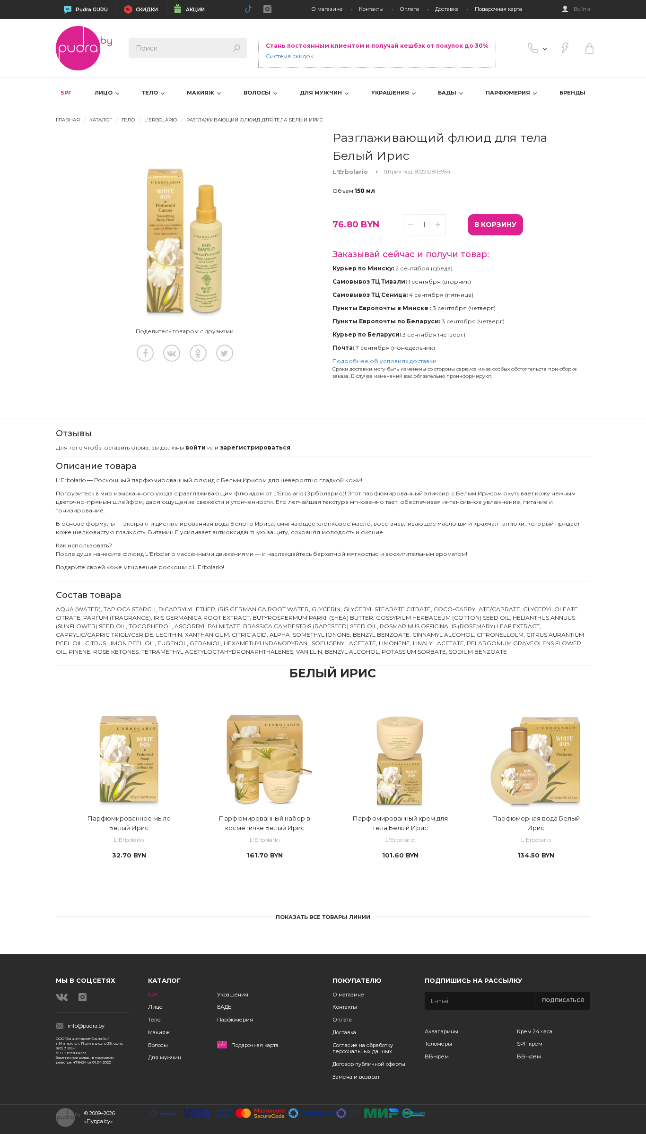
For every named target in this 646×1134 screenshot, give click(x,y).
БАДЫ (448, 92)
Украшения (232, 994)
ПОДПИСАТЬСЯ (563, 1000)
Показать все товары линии (323, 917)
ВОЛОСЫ (258, 92)
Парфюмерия (235, 1019)
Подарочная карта (498, 9)
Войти (582, 9)
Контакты (371, 9)
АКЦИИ (195, 10)
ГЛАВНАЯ (68, 120)
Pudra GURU (92, 10)
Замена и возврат (356, 1076)
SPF (66, 92)
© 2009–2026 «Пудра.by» (99, 1117)
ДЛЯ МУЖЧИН (321, 92)
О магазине (327, 9)
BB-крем (437, 1056)
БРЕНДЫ (572, 92)
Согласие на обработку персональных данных (362, 1048)
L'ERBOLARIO (160, 120)
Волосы (158, 1045)
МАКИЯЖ (201, 92)
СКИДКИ (147, 10)
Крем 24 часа (534, 1031)
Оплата (409, 9)
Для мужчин (164, 1057)
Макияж (159, 1032)
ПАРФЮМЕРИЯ (509, 92)
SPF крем (529, 1043)
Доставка (447, 9)
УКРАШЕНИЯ (390, 92)
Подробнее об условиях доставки (384, 360)
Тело (154, 1019)
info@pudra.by (86, 1026)
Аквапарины (441, 1031)
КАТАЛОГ (100, 120)
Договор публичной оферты (368, 1064)
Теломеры (438, 1043)
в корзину (495, 224)
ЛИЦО (104, 92)
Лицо (155, 1007)
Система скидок (290, 56)
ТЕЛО (150, 92)
